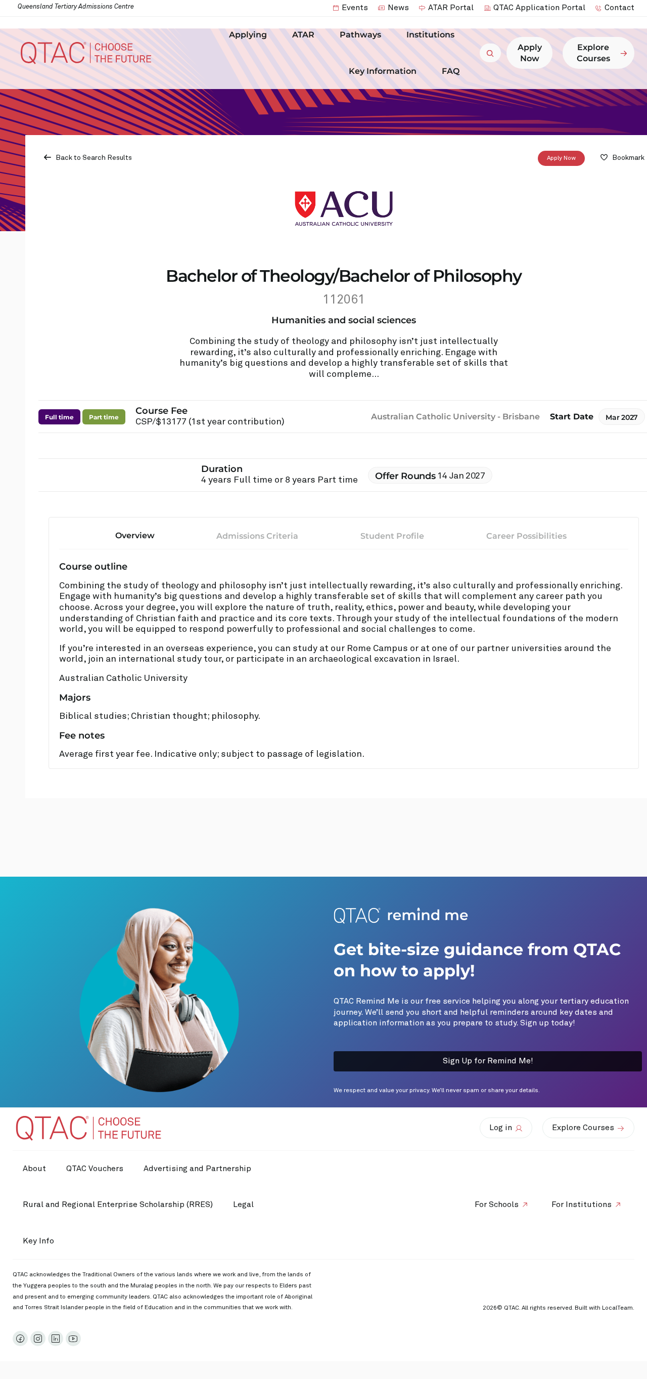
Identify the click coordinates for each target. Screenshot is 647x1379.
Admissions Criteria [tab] (257, 536)
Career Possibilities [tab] (526, 536)
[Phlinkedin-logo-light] (55, 1338)
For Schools (497, 1204)
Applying (248, 34)
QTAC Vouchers (94, 1169)
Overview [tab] (135, 535)
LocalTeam (617, 1308)
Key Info (38, 1241)
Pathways (360, 34)
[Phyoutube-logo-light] (73, 1338)
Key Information (383, 71)
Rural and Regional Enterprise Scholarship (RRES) (118, 1204)
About (34, 1169)
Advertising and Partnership (197, 1169)
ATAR (303, 34)
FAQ (450, 71)
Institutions (430, 34)
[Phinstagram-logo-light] (37, 1338)
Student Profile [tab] (392, 536)
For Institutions (581, 1204)
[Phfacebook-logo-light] (20, 1338)
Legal (243, 1204)
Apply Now (561, 158)
